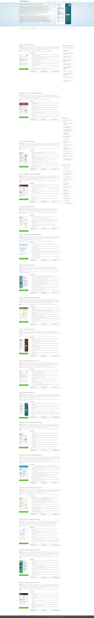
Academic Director (67, 198)
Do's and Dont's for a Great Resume (67, 148)
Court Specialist (66, 200)
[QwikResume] (24, 1)
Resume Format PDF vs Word (68, 156)
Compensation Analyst (67, 179)
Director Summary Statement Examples (67, 57)
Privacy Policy (32, 616)
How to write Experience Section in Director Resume (68, 60)
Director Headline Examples (66, 51)
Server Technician (66, 169)
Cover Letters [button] (56, 1)
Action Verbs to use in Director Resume (67, 64)
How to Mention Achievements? (66, 133)
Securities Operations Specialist (67, 187)
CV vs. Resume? (66, 139)
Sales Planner (66, 181)
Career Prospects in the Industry (68, 81)
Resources (63, 1)
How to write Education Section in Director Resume (68, 74)
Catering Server (66, 196)
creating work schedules (28, 13)
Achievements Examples (68, 71)
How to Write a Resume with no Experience (68, 159)
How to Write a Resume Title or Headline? (68, 127)
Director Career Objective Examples (68, 54)
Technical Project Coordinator (66, 184)
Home (21, 28)
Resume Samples (24, 28)
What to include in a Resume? (67, 121)
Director (29, 28)
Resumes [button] (48, 1)
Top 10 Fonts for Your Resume (67, 145)
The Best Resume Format (68, 153)
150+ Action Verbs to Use (68, 151)
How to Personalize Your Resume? (68, 124)
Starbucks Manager (67, 176)
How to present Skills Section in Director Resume (67, 68)
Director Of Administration (68, 203)
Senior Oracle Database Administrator (68, 174)
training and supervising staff (36, 12)
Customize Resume (23, 117)
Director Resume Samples (68, 47)
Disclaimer (44, 616)
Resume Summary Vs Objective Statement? (67, 130)
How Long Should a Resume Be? (67, 137)
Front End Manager (67, 171)
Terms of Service (39, 616)
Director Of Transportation (66, 190)
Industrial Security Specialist (67, 194)
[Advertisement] (47, 36)
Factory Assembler (67, 166)
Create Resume (71, 1)
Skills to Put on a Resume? (66, 142)
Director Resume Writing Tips (68, 78)
